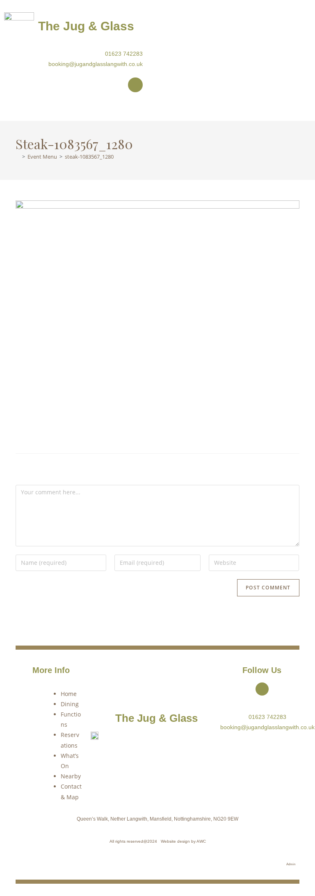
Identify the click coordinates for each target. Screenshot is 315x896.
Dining (70, 704)
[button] (157, 108)
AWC (201, 841)
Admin (290, 864)
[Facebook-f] (135, 84)
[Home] (18, 156)
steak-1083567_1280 (89, 156)
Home (69, 694)
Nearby (71, 776)
